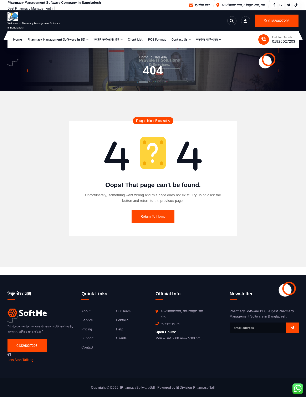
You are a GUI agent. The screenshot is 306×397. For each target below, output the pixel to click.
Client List (135, 39)
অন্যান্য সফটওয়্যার (207, 39)
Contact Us (180, 39)
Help (119, 329)
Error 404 (160, 57)
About (85, 311)
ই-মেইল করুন (202, 5)
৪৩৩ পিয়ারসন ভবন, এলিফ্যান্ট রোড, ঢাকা (243, 5)
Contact (87, 347)
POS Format (157, 39)
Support (87, 338)
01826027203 (283, 41)
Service (87, 320)
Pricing (86, 329)
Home (17, 39)
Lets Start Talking (20, 360)
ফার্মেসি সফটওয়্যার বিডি (106, 39)
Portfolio (122, 320)
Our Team (123, 311)
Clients (121, 338)
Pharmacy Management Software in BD (56, 39)
